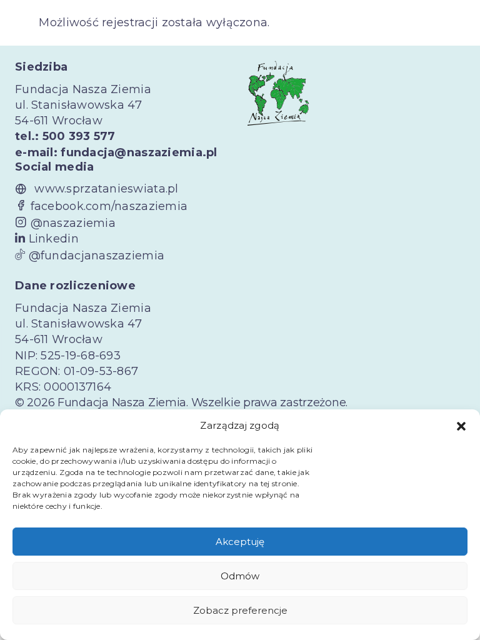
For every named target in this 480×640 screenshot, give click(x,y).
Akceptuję (240, 542)
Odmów (240, 576)
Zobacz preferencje (240, 610)
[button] (461, 425)
